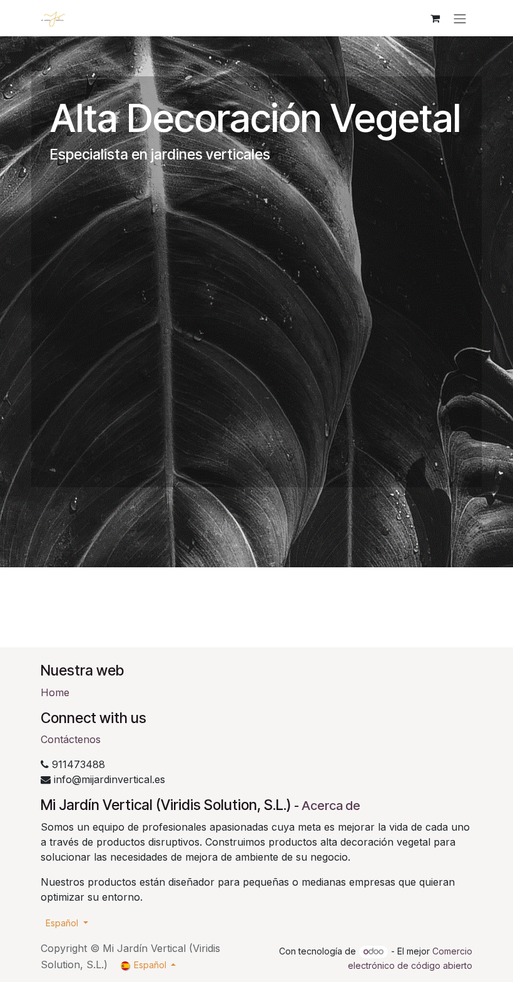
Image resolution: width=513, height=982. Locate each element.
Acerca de (331, 805)
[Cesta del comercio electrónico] (434, 18)
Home (55, 692)
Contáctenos (71, 739)
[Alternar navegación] (459, 18)
